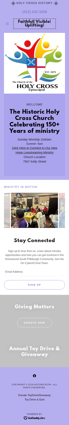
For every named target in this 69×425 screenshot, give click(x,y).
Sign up (34, 285)
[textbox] (34, 272)
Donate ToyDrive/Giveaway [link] (34, 395)
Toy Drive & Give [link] (35, 399)
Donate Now (34, 322)
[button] (8, 23)
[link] (34, 24)
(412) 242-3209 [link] (34, 12)
